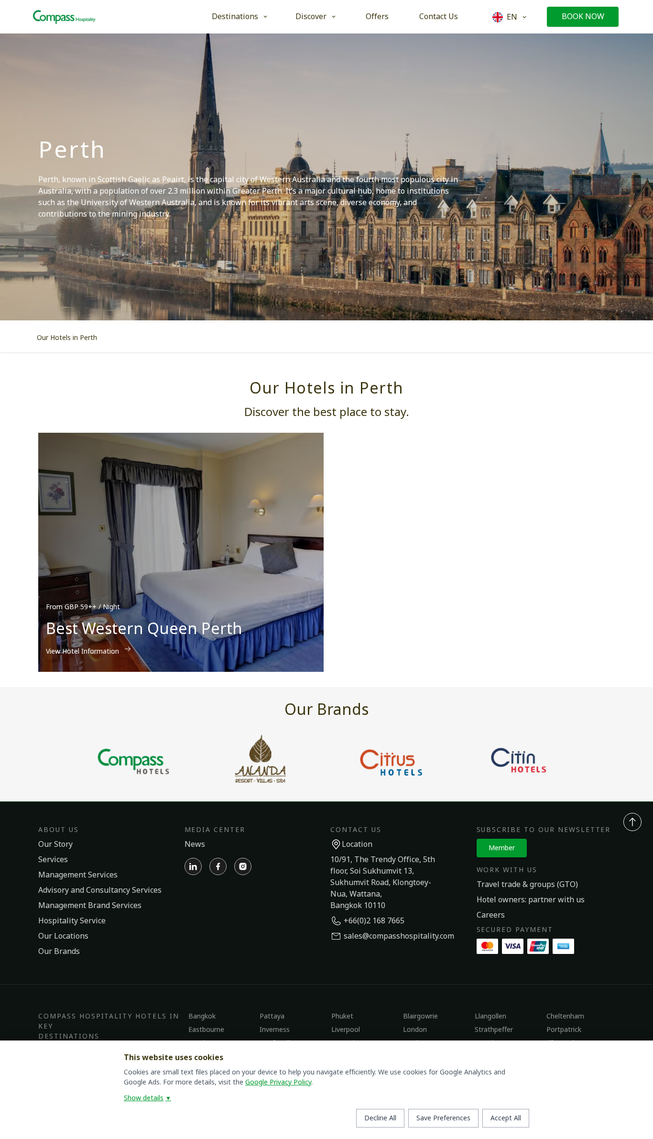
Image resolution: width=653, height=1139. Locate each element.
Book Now (583, 16)
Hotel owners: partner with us (531, 900)
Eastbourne (206, 1030)
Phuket (342, 1016)
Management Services (78, 875)
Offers (377, 16)
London (415, 1030)
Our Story (55, 844)
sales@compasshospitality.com (399, 936)
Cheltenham (565, 1016)
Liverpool (345, 1030)
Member (502, 848)
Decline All (380, 1118)
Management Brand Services (89, 905)
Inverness (275, 1030)
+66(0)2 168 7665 (374, 921)
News (195, 844)
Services (53, 859)
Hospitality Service (72, 921)
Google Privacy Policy (278, 1082)
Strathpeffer (494, 1030)
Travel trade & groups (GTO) (527, 884)
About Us (58, 830)
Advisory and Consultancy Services (100, 890)
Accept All (505, 1118)
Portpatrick (563, 1030)
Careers (491, 915)
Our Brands (59, 951)
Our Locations (63, 936)
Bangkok (202, 1016)
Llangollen (490, 1016)
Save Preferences (443, 1118)
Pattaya (272, 1016)
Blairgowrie (420, 1016)
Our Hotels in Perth (67, 338)
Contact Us (438, 16)
